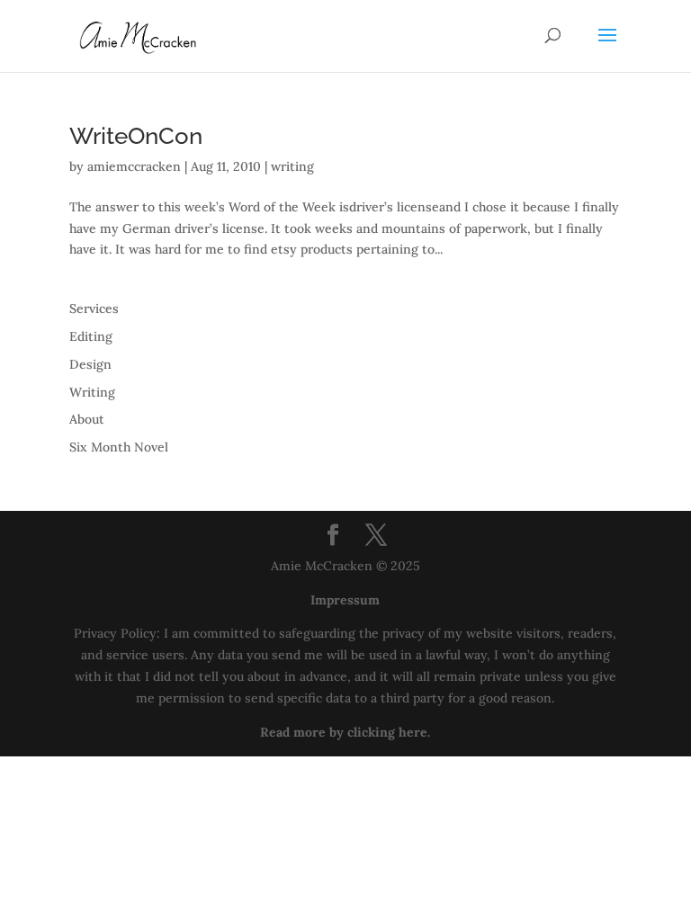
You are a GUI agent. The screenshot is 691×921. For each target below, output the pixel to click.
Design (90, 364)
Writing (92, 392)
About (86, 419)
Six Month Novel (118, 447)
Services (94, 308)
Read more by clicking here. (345, 732)
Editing (90, 336)
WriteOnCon (135, 135)
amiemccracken (134, 166)
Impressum (345, 600)
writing (292, 166)
